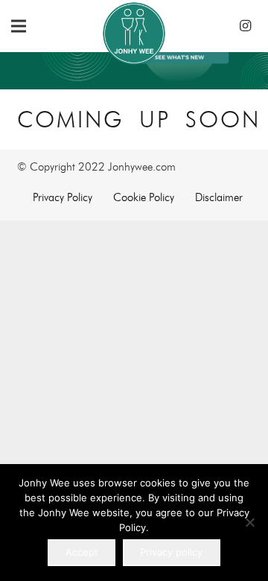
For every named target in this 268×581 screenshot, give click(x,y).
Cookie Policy (143, 197)
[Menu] (18, 26)
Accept (82, 552)
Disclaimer (219, 197)
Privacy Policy (62, 197)
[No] (249, 522)
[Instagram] (245, 26)
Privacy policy (171, 552)
